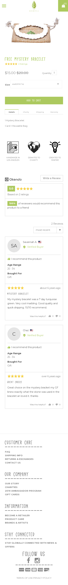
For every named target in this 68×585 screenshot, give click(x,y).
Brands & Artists (16, 522)
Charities (11, 487)
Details (12, 112)
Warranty (54, 112)
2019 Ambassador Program (23, 490)
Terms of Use (25, 578)
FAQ (7, 451)
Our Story (12, 483)
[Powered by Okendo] (13, 179)
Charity (26, 112)
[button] (16, 64)
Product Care (14, 519)
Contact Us (13, 462)
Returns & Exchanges (19, 459)
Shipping (40, 112)
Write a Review (52, 178)
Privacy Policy (42, 578)
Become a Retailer (17, 515)
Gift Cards (12, 494)
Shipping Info (14, 455)
